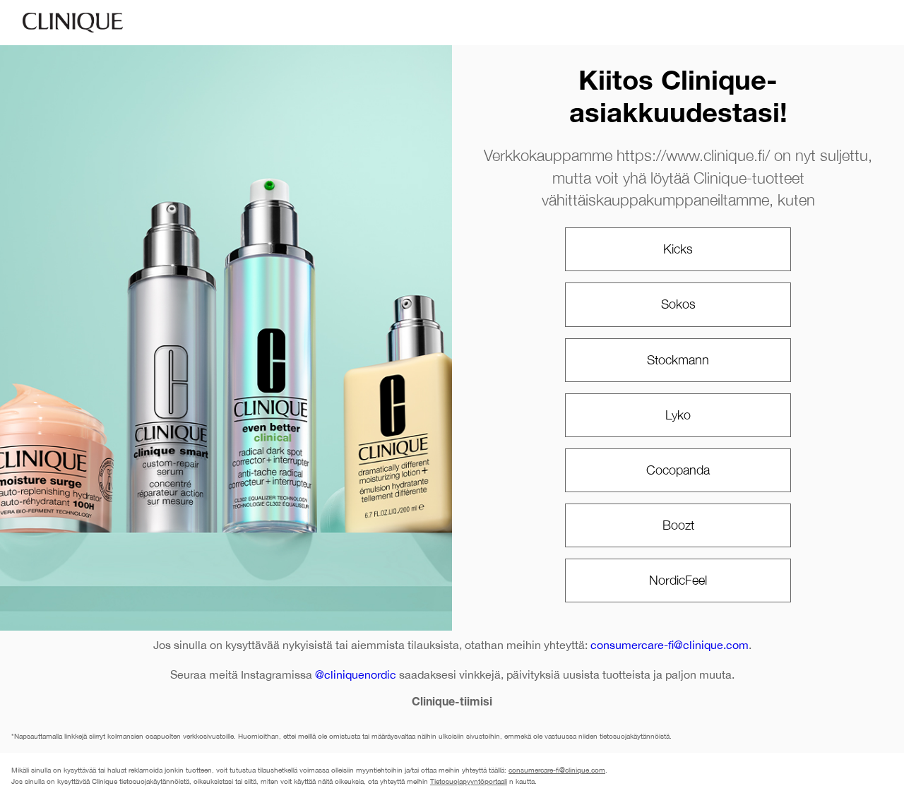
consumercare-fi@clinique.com (669, 644)
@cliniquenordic (355, 674)
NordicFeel (678, 580)
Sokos (678, 304)
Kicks (678, 249)
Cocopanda (678, 470)
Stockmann (678, 359)
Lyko (678, 414)
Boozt (678, 525)
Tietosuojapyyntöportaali (468, 781)
